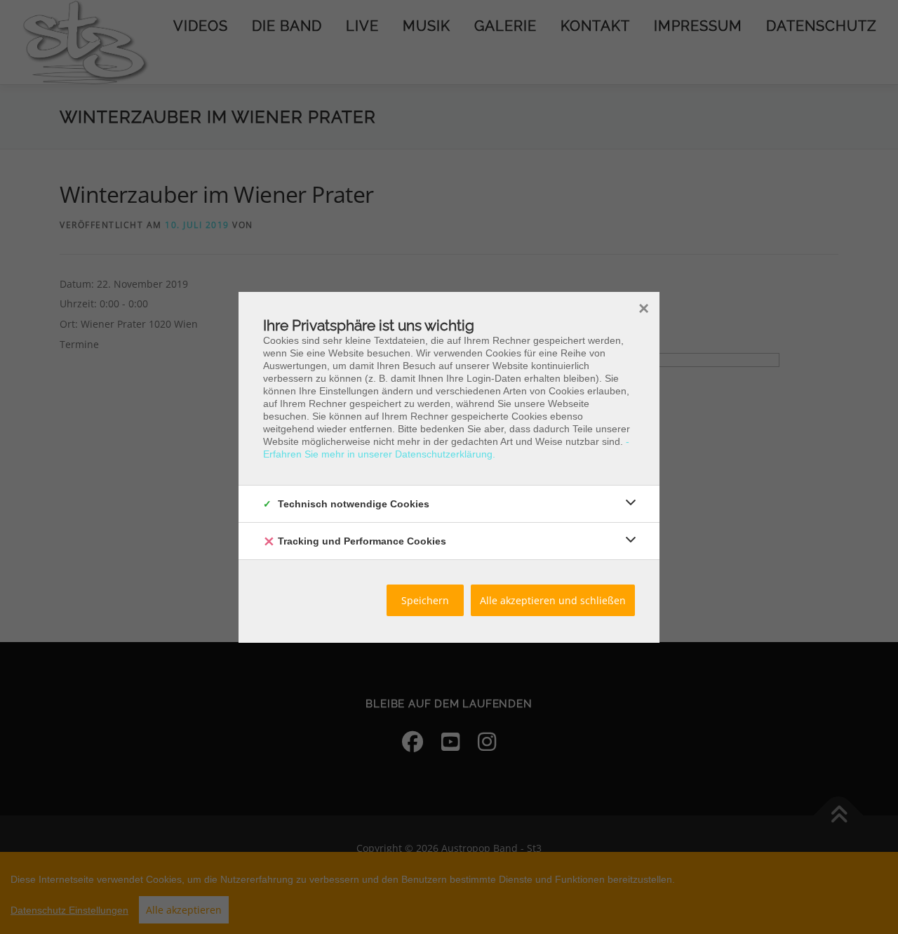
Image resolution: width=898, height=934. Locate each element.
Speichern (425, 600)
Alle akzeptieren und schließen (553, 600)
